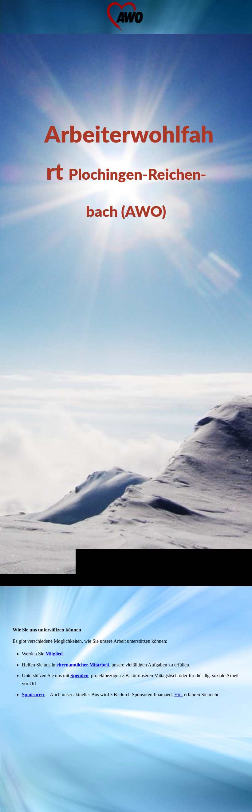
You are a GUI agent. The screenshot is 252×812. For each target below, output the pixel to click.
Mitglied (54, 653)
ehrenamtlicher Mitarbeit (83, 664)
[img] (126, 310)
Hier (178, 694)
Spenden (79, 675)
